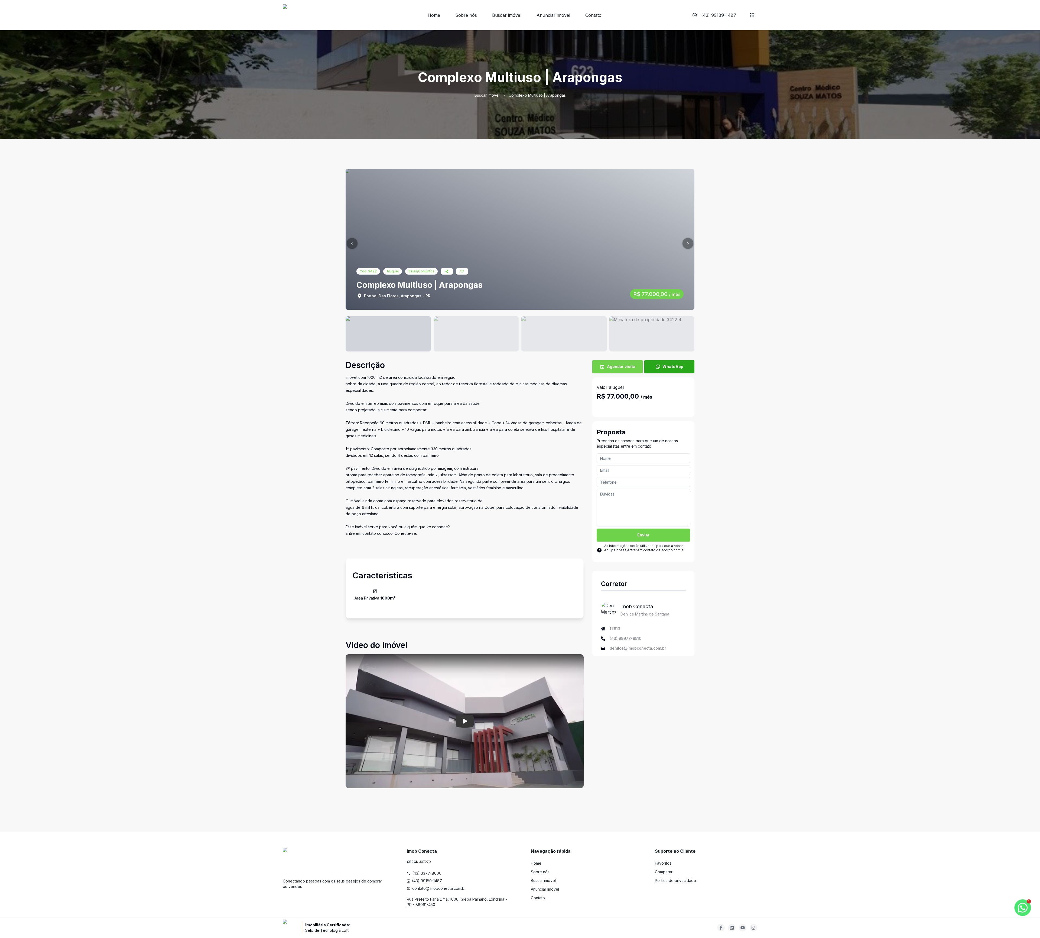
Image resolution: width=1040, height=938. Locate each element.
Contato (593, 15)
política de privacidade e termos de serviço (639, 554)
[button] (352, 243)
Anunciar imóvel (553, 15)
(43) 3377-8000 (426, 873)
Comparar (663, 871)
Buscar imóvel (506, 15)
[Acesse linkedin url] (732, 928)
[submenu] (752, 15)
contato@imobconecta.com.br (439, 888)
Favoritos (663, 863)
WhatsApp (672, 366)
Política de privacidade (675, 880)
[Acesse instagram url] (753, 928)
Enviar (643, 535)
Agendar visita (621, 366)
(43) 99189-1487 (427, 880)
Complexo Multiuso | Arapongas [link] (537, 95)
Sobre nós (466, 15)
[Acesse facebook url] (721, 928)
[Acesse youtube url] (742, 928)
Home (434, 15)
